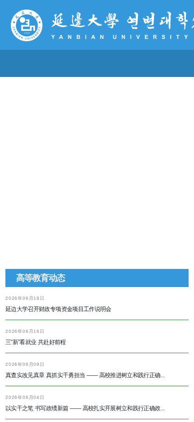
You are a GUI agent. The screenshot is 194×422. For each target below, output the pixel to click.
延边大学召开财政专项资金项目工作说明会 (58, 354)
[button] (82, 309)
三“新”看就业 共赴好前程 (35, 387)
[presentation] (29, 201)
